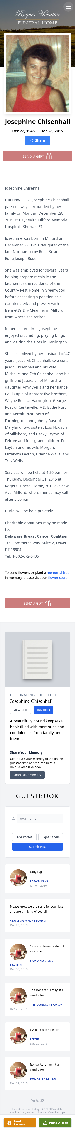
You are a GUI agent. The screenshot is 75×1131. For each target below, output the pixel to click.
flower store (58, 577)
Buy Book (43, 710)
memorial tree (58, 572)
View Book (21, 710)
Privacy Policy (26, 1112)
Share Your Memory (27, 775)
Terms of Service (49, 1112)
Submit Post (37, 847)
